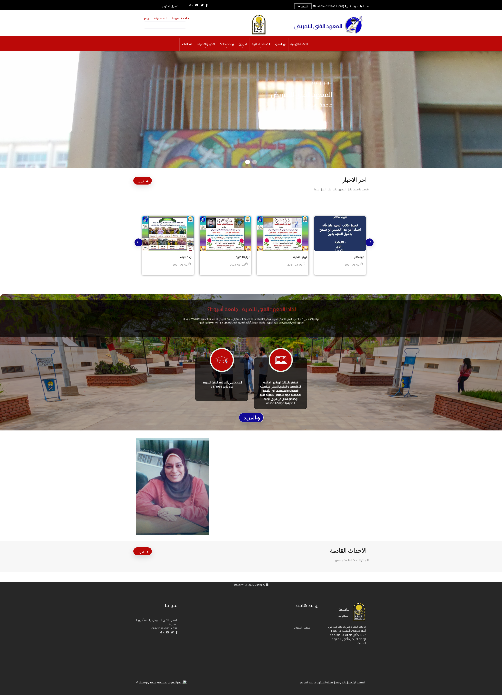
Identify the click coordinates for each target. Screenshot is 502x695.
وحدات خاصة (227, 44)
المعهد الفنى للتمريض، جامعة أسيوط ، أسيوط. (156, 622)
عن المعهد (280, 44)
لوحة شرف (186, 257)
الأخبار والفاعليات (206, 44)
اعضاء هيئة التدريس (155, 18)
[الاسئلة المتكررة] (286, 684)
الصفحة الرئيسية (299, 44)
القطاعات (187, 44)
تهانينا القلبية (242, 257)
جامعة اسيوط (180, 18)
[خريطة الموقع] (282, 684)
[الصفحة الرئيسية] (294, 684)
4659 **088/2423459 (164, 628)
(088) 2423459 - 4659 (330, 6)
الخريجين (242, 44)
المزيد (141, 181)
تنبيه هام (359, 257)
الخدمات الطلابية (261, 44)
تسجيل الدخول (170, 6)
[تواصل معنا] (290, 684)
